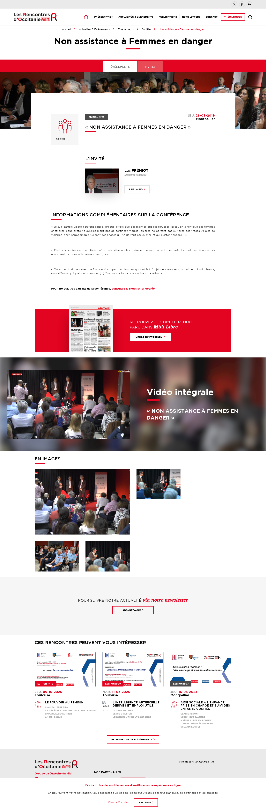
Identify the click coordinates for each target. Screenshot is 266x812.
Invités (150, 66)
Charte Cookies (118, 802)
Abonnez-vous (131, 610)
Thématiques (233, 16)
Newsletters (191, 16)
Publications (168, 16)
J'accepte (145, 802)
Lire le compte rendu (149, 337)
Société (146, 29)
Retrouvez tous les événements (131, 739)
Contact (211, 16)
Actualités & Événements (135, 16)
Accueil (66, 29)
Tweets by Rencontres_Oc (196, 761)
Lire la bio (136, 189)
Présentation (103, 16)
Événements (126, 29)
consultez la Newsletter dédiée (133, 288)
